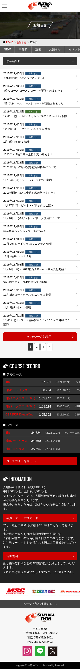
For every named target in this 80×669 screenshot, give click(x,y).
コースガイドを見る (19, 461)
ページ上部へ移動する (37, 603)
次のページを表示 (39, 336)
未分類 (23, 49)
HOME (9, 42)
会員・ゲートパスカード (22, 518)
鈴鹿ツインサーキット (38, 665)
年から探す (13, 61)
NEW (7, 49)
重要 (38, 49)
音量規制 (12, 556)
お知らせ (21, 42)
